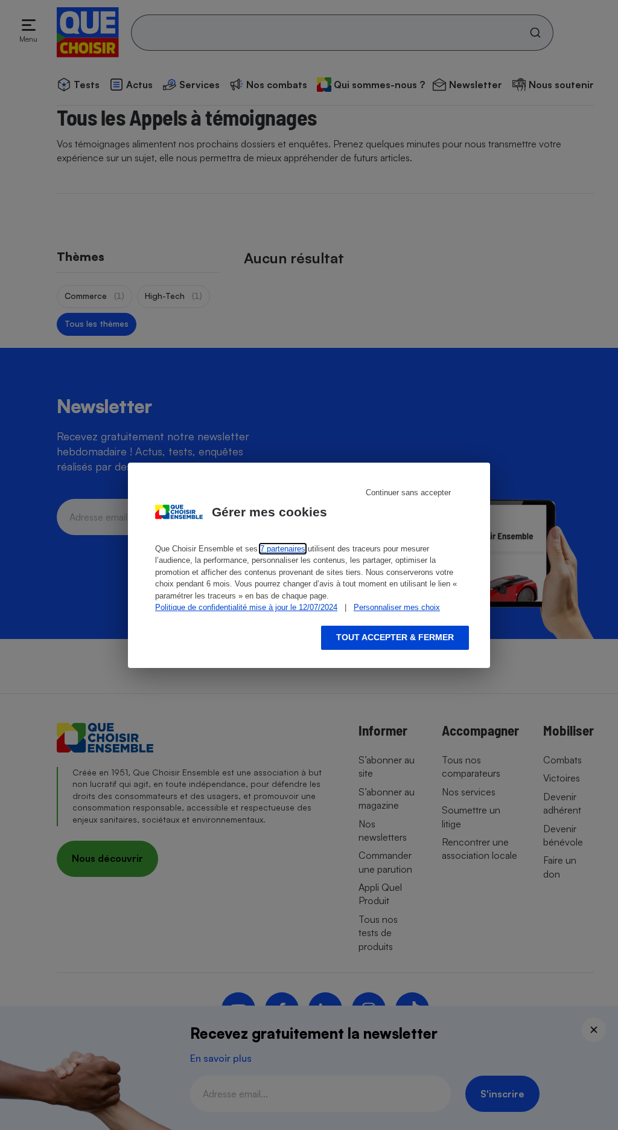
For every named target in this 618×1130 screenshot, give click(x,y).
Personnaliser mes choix (397, 607)
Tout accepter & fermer (395, 637)
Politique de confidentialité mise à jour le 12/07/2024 (246, 607)
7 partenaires (282, 548)
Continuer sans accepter (408, 492)
